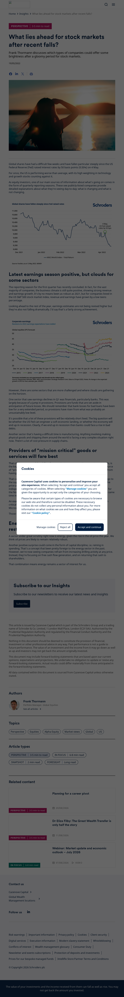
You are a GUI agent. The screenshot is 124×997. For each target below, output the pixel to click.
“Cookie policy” (40, 513)
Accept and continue (89, 527)
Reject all (65, 527)
